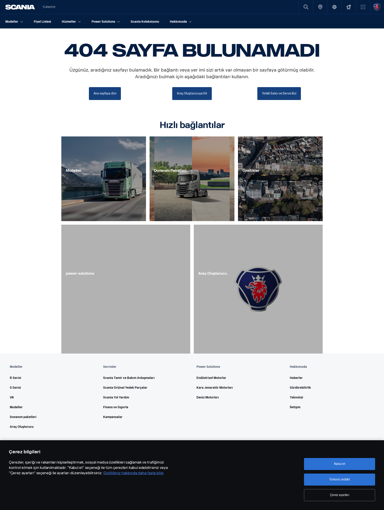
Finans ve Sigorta (115, 407)
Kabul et (339, 464)
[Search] (306, 7)
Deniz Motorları (207, 397)
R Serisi (15, 378)
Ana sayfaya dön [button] (105, 93)
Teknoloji (296, 397)
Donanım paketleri (23, 417)
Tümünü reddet (339, 479)
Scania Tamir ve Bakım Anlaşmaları (129, 378)
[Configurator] (349, 7)
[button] (363, 7)
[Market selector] (334, 7)
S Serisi (15, 388)
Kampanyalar (112, 417)
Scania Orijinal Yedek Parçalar (125, 388)
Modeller (16, 407)
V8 (12, 397)
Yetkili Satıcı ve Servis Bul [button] (279, 93)
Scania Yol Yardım (116, 397)
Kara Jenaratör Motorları (214, 388)
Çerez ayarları (339, 495)
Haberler (296, 378)
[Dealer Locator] (320, 7)
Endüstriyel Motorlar (211, 378)
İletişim (295, 407)
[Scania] (20, 7)
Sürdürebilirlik (300, 388)
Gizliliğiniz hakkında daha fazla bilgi (133, 473)
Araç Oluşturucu (22, 427)
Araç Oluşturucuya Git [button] (192, 93)
